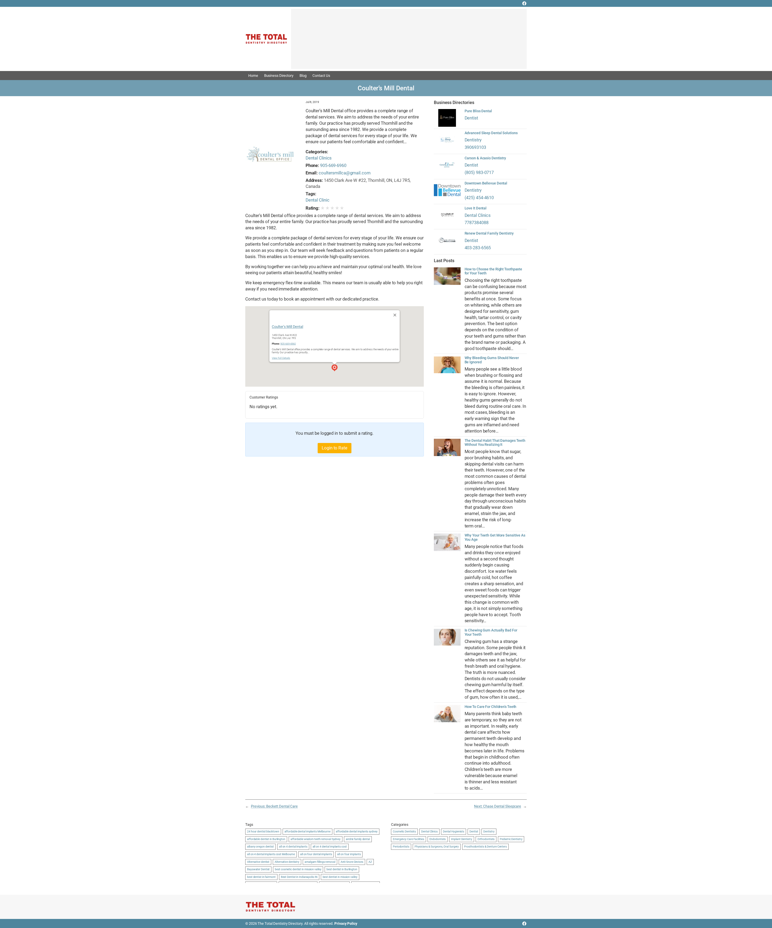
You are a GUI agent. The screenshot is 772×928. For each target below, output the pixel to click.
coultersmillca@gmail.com (345, 172)
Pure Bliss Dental (478, 111)
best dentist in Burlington (341, 869)
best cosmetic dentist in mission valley (298, 869)
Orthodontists (486, 839)
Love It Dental (476, 208)
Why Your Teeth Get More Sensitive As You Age (495, 537)
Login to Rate (334, 447)
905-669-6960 (333, 165)
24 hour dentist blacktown (263, 831)
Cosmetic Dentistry (404, 831)
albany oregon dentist (260, 846)
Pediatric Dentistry (511, 839)
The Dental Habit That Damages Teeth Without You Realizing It (495, 443)
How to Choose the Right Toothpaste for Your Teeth (493, 271)
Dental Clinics (319, 158)
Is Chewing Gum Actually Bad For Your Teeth (491, 632)
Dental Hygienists (453, 831)
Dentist (471, 118)
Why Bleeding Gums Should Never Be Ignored (492, 360)
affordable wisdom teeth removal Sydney (316, 839)
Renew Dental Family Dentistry (489, 233)
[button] (335, 368)
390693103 (475, 147)
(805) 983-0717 (479, 172)
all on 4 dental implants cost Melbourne (271, 854)
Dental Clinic (318, 200)
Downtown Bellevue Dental (486, 183)
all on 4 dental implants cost (330, 846)
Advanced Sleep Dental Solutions (491, 133)
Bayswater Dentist (258, 869)
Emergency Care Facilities (408, 839)
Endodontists (437, 839)
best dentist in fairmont (261, 877)
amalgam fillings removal (320, 861)
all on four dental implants (316, 854)
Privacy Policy (345, 923)
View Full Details (281, 357)
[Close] (395, 315)
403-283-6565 (478, 247)
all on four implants (349, 854)
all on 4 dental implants (293, 846)
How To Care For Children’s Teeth (490, 707)
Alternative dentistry (287, 861)
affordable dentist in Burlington (266, 839)
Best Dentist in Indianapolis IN (299, 877)
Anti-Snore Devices (352, 861)
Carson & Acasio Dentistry (485, 158)
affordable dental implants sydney (357, 831)
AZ (370, 861)
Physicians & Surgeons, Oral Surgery (437, 846)
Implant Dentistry (461, 839)
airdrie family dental (358, 839)
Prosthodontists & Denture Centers (485, 846)
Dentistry (473, 139)
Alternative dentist (258, 861)
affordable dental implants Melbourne (307, 831)
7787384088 (477, 222)
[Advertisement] (409, 41)
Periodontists (401, 846)
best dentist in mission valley (340, 877)
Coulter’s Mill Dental (287, 326)
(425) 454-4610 (479, 197)
